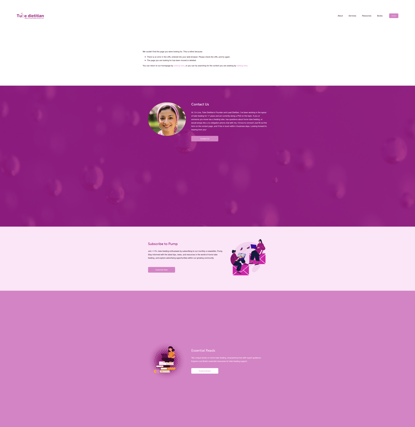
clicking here (179, 65)
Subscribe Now (161, 269)
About (340, 15)
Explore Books (205, 371)
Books (380, 15)
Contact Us (204, 138)
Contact (394, 16)
